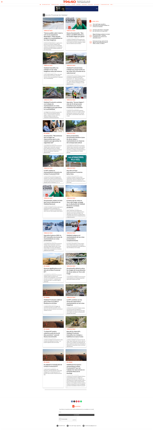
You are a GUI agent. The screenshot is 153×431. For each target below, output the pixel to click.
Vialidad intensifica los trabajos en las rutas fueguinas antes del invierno (53, 69)
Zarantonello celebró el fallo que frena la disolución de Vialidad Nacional (53, 202)
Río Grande (62, 4)
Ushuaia (68, 4)
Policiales (90, 4)
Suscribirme (76, 414)
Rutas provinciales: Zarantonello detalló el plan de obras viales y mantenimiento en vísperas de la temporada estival (76, 139)
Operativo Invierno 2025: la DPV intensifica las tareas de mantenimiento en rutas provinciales (53, 237)
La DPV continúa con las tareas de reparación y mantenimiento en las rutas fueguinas (75, 302)
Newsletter (77, 406)
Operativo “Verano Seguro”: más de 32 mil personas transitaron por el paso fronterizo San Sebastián (75, 104)
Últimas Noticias (46, 4)
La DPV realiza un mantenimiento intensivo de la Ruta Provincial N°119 (53, 172)
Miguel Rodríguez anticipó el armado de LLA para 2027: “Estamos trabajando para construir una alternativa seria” (101, 36)
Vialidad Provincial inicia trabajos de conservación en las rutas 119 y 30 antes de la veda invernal (76, 70)
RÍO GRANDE (47, 133)
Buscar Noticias (105, 4)
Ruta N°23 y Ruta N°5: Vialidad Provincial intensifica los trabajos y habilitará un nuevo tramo (75, 334)
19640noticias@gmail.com (90, 425)
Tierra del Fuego (55, 4)
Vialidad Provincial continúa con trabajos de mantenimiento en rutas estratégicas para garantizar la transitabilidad (53, 105)
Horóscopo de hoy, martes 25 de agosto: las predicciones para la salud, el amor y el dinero (100, 42)
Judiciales (84, 4)
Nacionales (96, 4)
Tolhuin (73, 4)
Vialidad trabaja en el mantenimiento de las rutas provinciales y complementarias (75, 237)
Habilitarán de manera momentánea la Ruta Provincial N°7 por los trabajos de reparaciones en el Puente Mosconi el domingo (76, 369)
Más (111, 4)
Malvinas (78, 4)
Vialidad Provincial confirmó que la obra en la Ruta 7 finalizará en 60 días (53, 301)
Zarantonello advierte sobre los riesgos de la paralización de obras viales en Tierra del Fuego (76, 271)
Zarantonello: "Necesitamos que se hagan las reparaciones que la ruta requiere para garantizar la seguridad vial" (53, 139)
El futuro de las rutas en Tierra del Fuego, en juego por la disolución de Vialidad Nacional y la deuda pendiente (76, 204)
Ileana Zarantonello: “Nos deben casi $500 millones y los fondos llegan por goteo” (76, 34)
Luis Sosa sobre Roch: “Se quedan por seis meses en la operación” (101, 30)
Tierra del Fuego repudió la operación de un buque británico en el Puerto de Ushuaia (101, 25)
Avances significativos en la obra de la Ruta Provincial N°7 (52, 270)
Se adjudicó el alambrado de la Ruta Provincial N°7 (53, 365)
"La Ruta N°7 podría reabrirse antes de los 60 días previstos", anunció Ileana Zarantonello (52, 334)
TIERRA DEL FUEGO (48, 30)
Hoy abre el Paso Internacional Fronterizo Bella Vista (74, 172)
